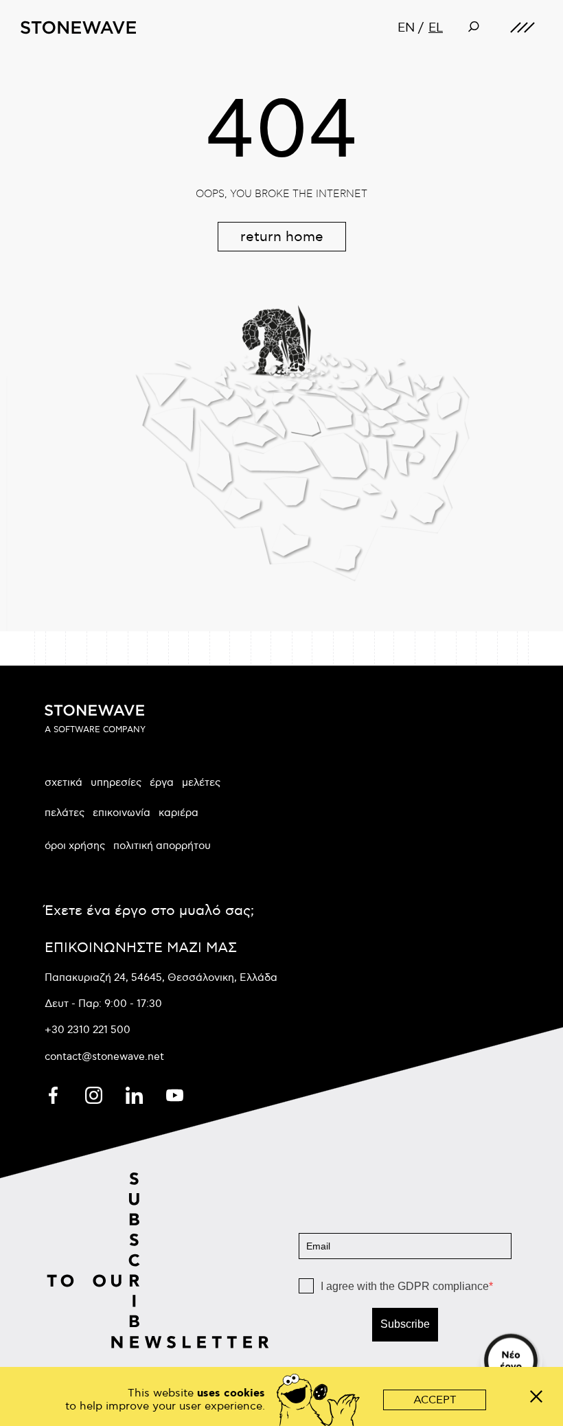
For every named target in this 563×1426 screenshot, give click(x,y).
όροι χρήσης (75, 845)
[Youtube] (174, 1093)
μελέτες (201, 782)
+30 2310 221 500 (87, 1029)
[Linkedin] (136, 1093)
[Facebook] (55, 1093)
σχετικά (63, 782)
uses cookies (231, 1393)
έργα (162, 782)
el (435, 28)
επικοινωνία (121, 812)
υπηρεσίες (116, 782)
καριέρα (178, 812)
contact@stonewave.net (104, 1056)
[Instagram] (95, 1093)
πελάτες (64, 812)
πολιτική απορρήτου (162, 845)
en (406, 28)
